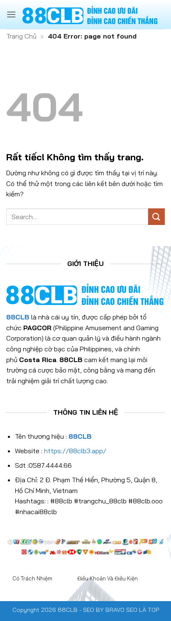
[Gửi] (156, 216)
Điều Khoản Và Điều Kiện (107, 578)
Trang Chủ (21, 36)
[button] (11, 14)
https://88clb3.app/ (75, 451)
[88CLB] (90, 14)
